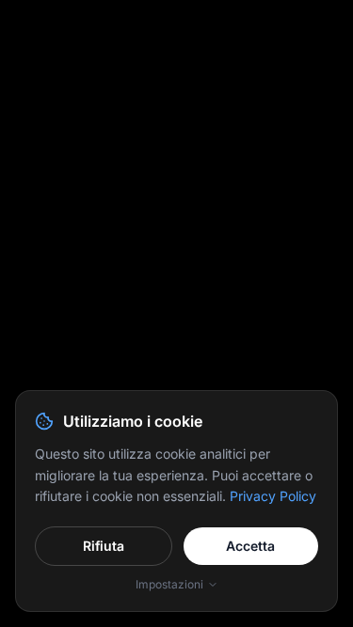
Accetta (250, 546)
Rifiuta (103, 546)
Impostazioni (169, 584)
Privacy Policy (273, 496)
